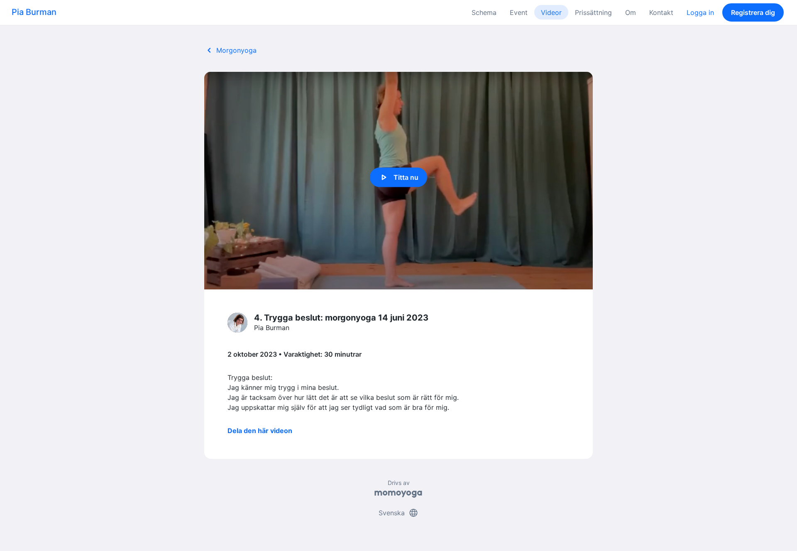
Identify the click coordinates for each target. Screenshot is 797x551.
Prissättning (593, 12)
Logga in (700, 12)
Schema (484, 12)
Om (630, 12)
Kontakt (661, 12)
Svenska (398, 513)
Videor (551, 12)
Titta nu (398, 177)
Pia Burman (34, 12)
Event (519, 12)
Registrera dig (753, 12)
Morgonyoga (230, 50)
